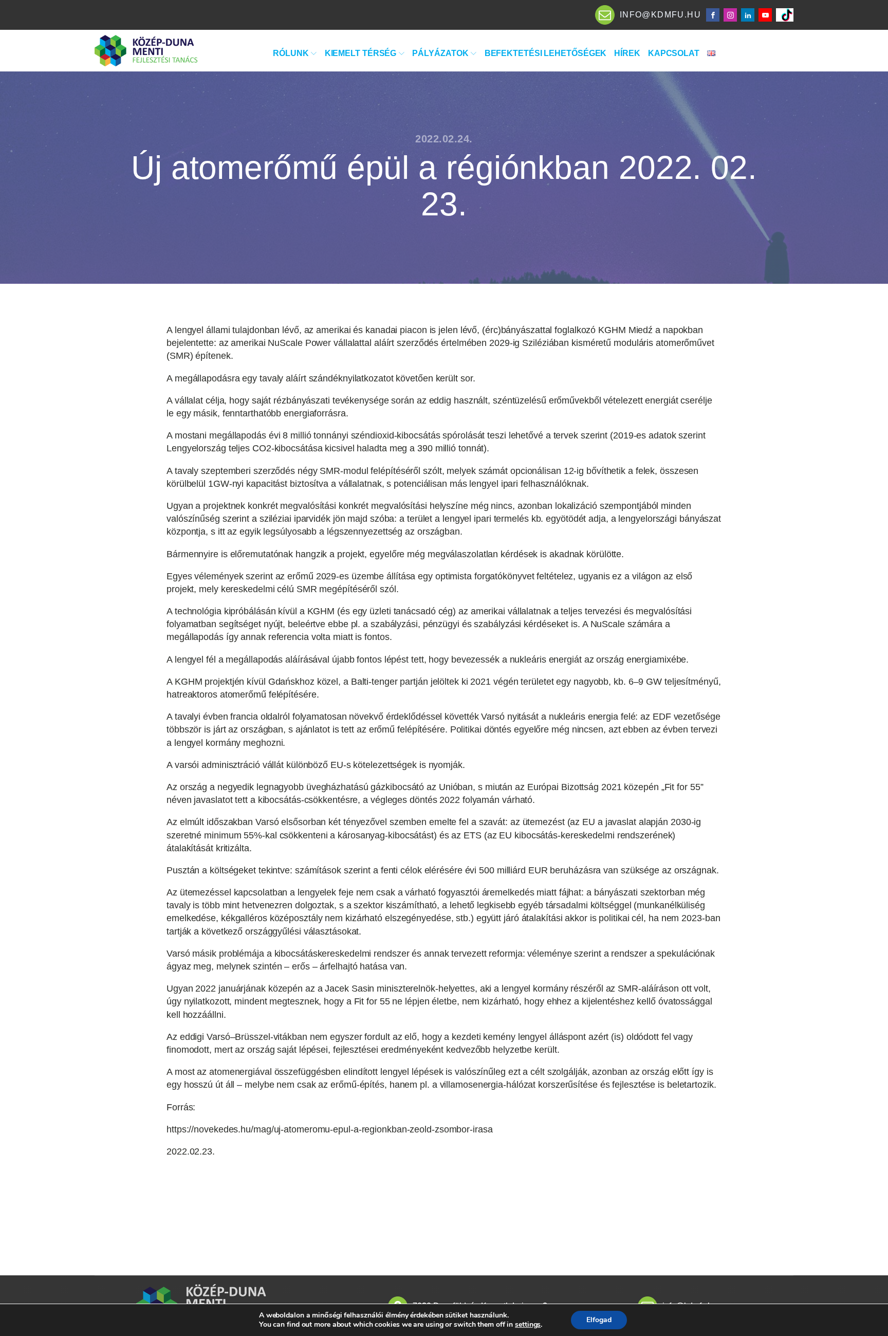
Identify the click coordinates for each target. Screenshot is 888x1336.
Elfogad (599, 1320)
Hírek (627, 53)
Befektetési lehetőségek (546, 53)
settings (528, 1324)
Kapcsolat (673, 53)
